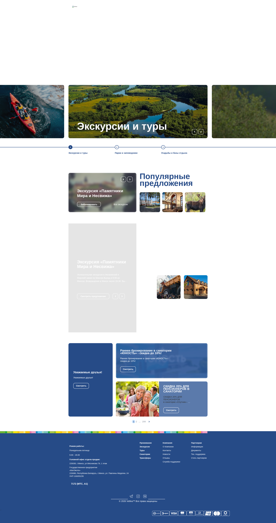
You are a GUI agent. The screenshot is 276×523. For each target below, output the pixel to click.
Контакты (167, 450)
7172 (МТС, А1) (79, 483)
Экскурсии (145, 447)
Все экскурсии (121, 204)
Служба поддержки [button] (171, 462)
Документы (196, 450)
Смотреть (81, 386)
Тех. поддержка (198, 454)
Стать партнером (199, 458)
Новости (166, 454)
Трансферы (145, 458)
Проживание (146, 443)
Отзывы (166, 458)
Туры (142, 450)
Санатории (145, 454)
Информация (197, 447)
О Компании (168, 447)
